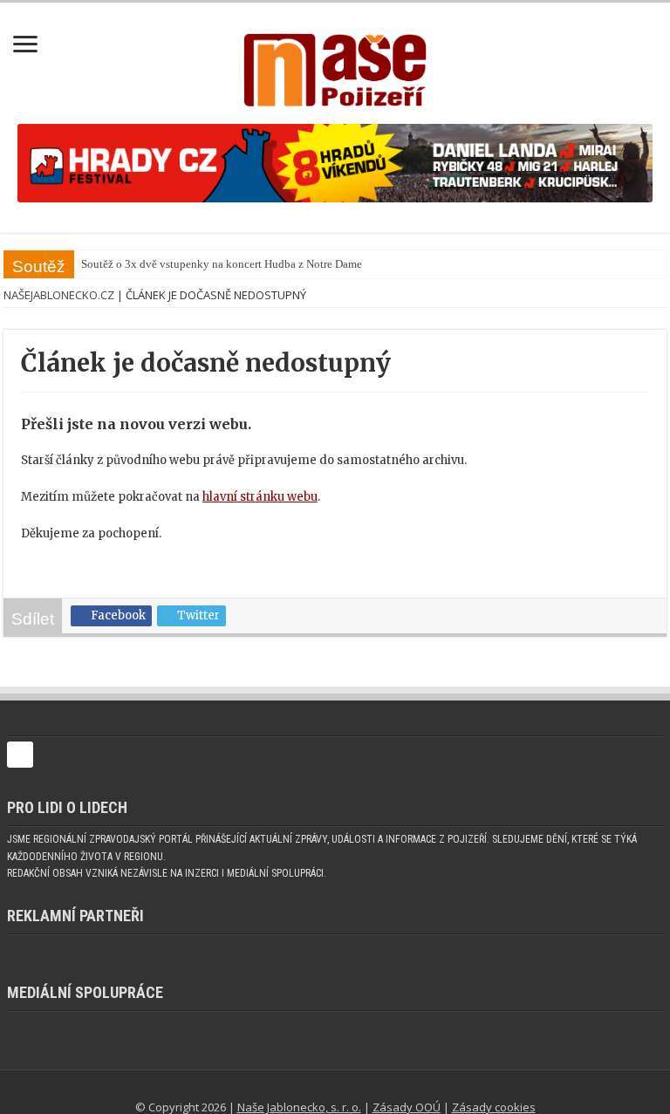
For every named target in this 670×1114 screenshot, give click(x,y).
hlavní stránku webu (260, 496)
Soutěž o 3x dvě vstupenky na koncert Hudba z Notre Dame (205, 263)
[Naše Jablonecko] (20, 762)
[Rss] (304, 1086)
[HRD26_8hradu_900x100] (335, 162)
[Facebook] (325, 1086)
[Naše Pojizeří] (335, 66)
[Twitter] (346, 1086)
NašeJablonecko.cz (58, 295)
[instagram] (370, 1086)
